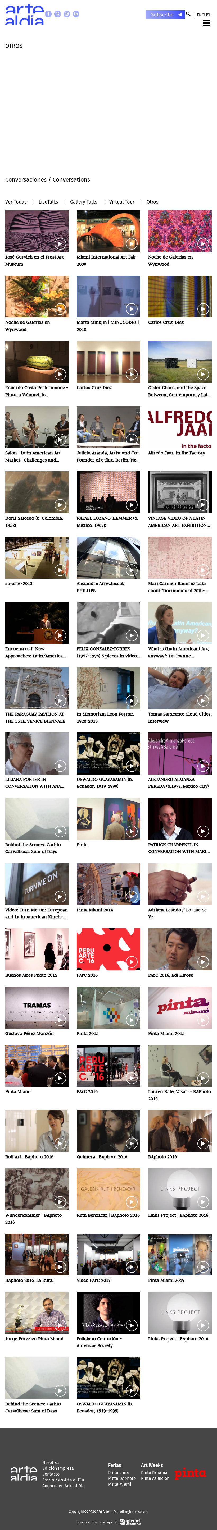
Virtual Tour (121, 202)
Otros (152, 202)
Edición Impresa (58, 1468)
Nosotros (50, 1462)
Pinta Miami (119, 1484)
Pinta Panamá (154, 1472)
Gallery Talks (83, 202)
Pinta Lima (118, 1472)
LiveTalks (48, 202)
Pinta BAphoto (122, 1478)
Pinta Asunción (155, 1478)
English (204, 14)
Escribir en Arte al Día (63, 1479)
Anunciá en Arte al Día (63, 1485)
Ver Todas (15, 202)
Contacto (51, 1474)
